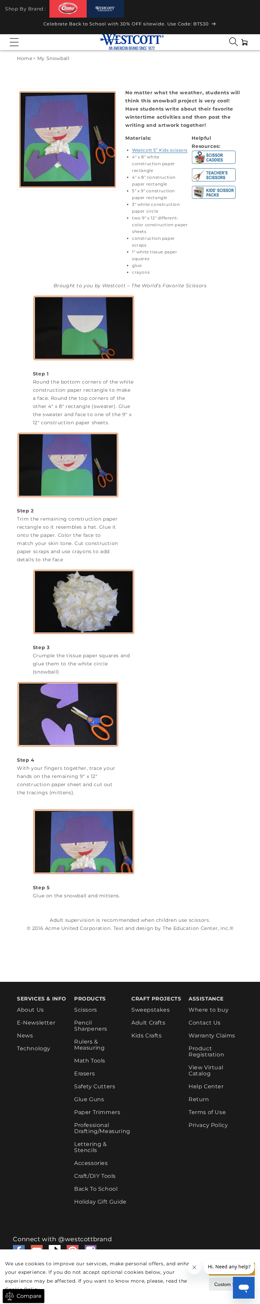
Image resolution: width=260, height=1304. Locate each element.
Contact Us (205, 1022)
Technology (33, 1048)
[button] (14, 42)
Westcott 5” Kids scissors (160, 150)
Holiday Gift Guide (100, 1202)
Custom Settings (232, 1284)
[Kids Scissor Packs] (214, 199)
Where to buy (209, 1010)
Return (199, 1099)
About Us (30, 1010)
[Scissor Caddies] (214, 164)
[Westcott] (105, 9)
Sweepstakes (150, 1010)
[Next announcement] (248, 25)
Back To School (95, 1189)
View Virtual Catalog (206, 1070)
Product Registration (206, 1051)
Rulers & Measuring (89, 1044)
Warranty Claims (212, 1035)
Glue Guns (89, 1099)
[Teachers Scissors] (214, 181)
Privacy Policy (208, 1125)
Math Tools (89, 1060)
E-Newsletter (36, 1022)
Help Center (206, 1086)
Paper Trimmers (97, 1112)
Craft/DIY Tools (95, 1176)
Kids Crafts (146, 1035)
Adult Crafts (148, 1022)
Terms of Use (207, 1112)
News (25, 1035)
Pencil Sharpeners (90, 1025)
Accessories (91, 1163)
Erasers (84, 1073)
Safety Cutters (94, 1086)
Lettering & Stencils (90, 1147)
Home (24, 58)
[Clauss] (68, 9)
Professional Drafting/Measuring (102, 1128)
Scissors (85, 1010)
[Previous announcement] (12, 25)
